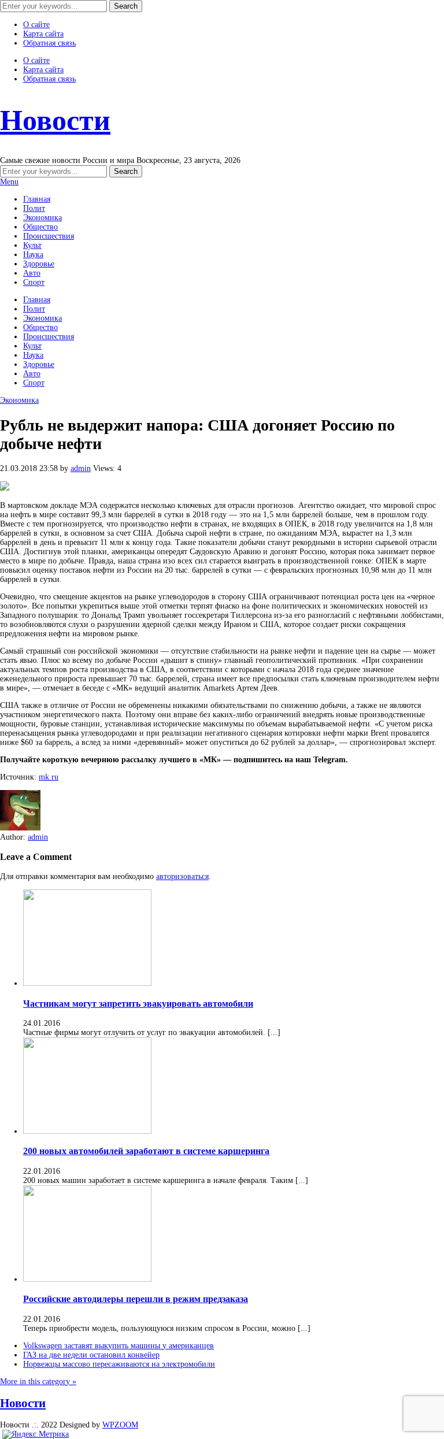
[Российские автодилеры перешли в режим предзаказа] (87, 1279)
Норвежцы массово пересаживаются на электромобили (119, 1364)
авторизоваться (182, 876)
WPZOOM (120, 1425)
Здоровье (38, 263)
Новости (55, 120)
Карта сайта (43, 33)
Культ (32, 245)
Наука (33, 254)
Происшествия (48, 236)
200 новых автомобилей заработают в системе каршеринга (146, 1150)
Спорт (34, 282)
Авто (31, 273)
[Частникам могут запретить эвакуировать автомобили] (87, 983)
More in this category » (38, 1381)
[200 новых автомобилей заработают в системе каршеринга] (87, 1131)
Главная (36, 199)
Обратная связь (49, 43)
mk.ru (48, 777)
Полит (34, 208)
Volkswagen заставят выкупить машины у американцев (118, 1345)
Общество (40, 226)
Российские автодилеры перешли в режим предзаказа (135, 1298)
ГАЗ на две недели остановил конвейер (91, 1355)
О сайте (36, 24)
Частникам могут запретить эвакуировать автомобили (138, 1003)
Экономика (42, 217)
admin (81, 468)
